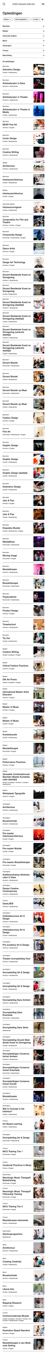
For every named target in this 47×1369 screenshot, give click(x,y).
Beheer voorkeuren (31, 1362)
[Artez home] (23, 4)
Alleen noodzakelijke (19, 1356)
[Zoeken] (4, 4)
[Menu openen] (43, 4)
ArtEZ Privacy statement (30, 1349)
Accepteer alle (36, 1356)
